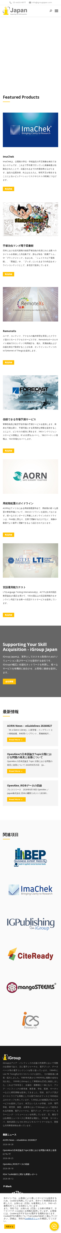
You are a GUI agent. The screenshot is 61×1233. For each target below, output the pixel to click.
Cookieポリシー (32, 1218)
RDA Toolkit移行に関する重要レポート (20, 1174)
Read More (14, 739)
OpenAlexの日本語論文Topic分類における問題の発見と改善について (29, 755)
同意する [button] (9, 1226)
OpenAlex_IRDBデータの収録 (24, 785)
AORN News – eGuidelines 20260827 (29, 725)
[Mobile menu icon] (56, 10)
